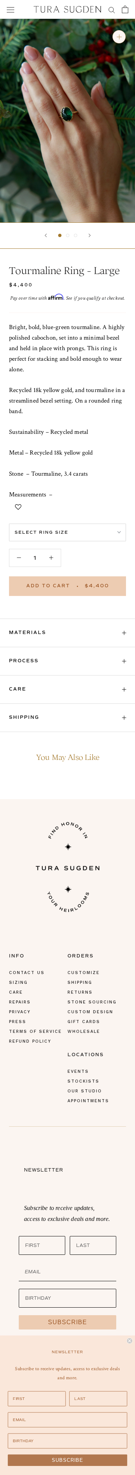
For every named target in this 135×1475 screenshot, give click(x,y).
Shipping (24, 717)
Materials (27, 633)
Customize (84, 972)
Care (17, 689)
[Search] (111, 9)
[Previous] (46, 235)
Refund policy (30, 1041)
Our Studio (85, 1091)
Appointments (88, 1100)
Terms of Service (35, 1031)
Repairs (20, 1002)
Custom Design (90, 1011)
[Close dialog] (130, 1341)
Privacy (20, 1011)
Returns (80, 992)
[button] (60, 235)
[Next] (89, 235)
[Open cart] (125, 9)
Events (78, 1071)
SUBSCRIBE (67, 1322)
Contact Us (27, 972)
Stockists (83, 1081)
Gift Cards (84, 1021)
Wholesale (84, 1031)
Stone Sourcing (92, 1002)
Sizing (18, 982)
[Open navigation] (10, 9)
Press (17, 1021)
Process (24, 661)
